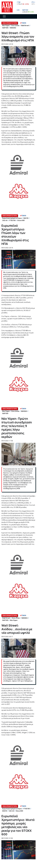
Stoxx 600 (20, 220)
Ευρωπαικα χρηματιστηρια (12, 218)
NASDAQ (13, 28)
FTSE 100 (12, 220)
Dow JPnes (16, 618)
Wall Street (25, 25)
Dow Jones (15, 25)
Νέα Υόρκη (6, 25)
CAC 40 (4, 220)
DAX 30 (25, 218)
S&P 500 (5, 28)
